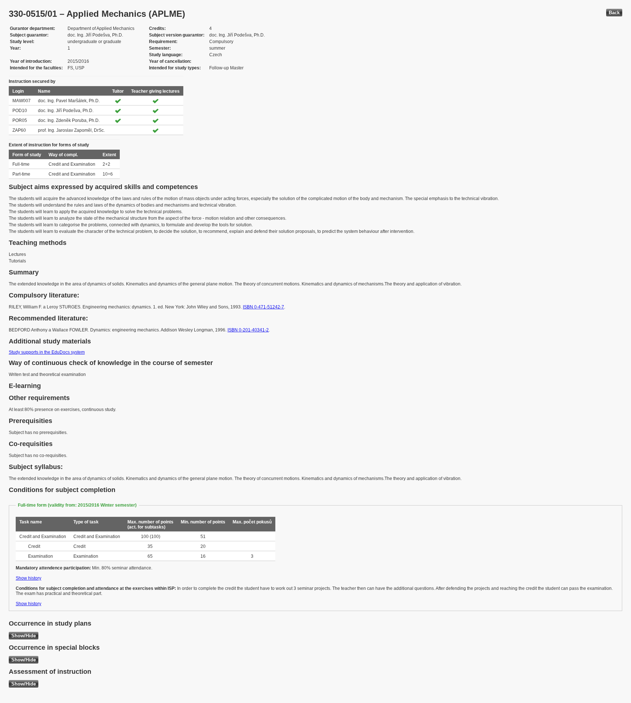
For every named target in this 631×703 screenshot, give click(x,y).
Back (614, 12)
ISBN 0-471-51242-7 (263, 307)
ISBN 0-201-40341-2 (248, 330)
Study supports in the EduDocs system (47, 352)
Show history (28, 578)
